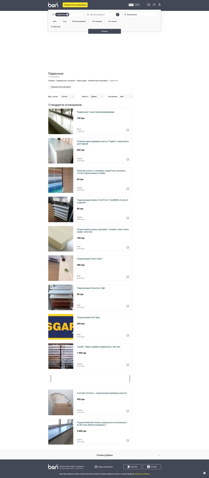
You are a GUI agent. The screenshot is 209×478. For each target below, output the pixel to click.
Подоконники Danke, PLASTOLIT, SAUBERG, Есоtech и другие (102, 201)
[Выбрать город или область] (138, 14)
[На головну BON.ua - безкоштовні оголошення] (53, 4)
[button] (68, 14)
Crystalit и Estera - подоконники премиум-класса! (102, 393)
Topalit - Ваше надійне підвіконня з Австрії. (99, 347)
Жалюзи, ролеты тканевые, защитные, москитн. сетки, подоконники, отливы (101, 172)
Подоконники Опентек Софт (91, 288)
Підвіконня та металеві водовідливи (95, 112)
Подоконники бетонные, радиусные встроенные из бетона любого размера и (102, 423)
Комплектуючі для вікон (61, 87)
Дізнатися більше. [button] (142, 474)
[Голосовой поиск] (117, 14)
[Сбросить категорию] (67, 15)
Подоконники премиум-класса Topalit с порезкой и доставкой (103, 142)
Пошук (104, 31)
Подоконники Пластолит (89, 259)
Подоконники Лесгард (88, 317)
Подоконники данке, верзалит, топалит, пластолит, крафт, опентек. (103, 230)
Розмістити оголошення (75, 5)
